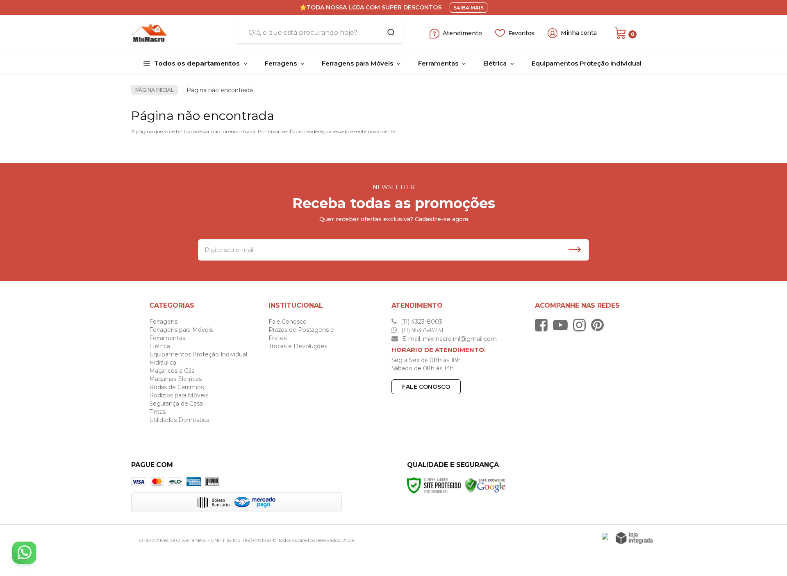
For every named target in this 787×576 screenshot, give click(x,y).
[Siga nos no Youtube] (562, 325)
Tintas (157, 411)
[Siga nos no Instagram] (581, 325)
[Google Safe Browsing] (485, 485)
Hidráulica (162, 362)
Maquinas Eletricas (175, 379)
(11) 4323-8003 (420, 321)
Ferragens (163, 321)
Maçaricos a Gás (172, 370)
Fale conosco (426, 386)
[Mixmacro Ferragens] (180, 33)
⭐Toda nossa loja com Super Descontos (370, 7)
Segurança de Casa (176, 403)
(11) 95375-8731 (422, 330)
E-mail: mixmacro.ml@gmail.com (448, 338)
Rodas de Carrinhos (176, 387)
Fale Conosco (287, 321)
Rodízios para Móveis (178, 395)
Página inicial (154, 90)
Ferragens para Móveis (181, 329)
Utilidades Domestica (179, 420)
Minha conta (579, 33)
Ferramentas (167, 338)
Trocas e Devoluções (297, 346)
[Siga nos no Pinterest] (599, 325)
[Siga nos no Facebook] (543, 325)
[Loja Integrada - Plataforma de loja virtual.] (634, 538)
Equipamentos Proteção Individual (198, 354)
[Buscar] (388, 33)
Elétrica (159, 346)
